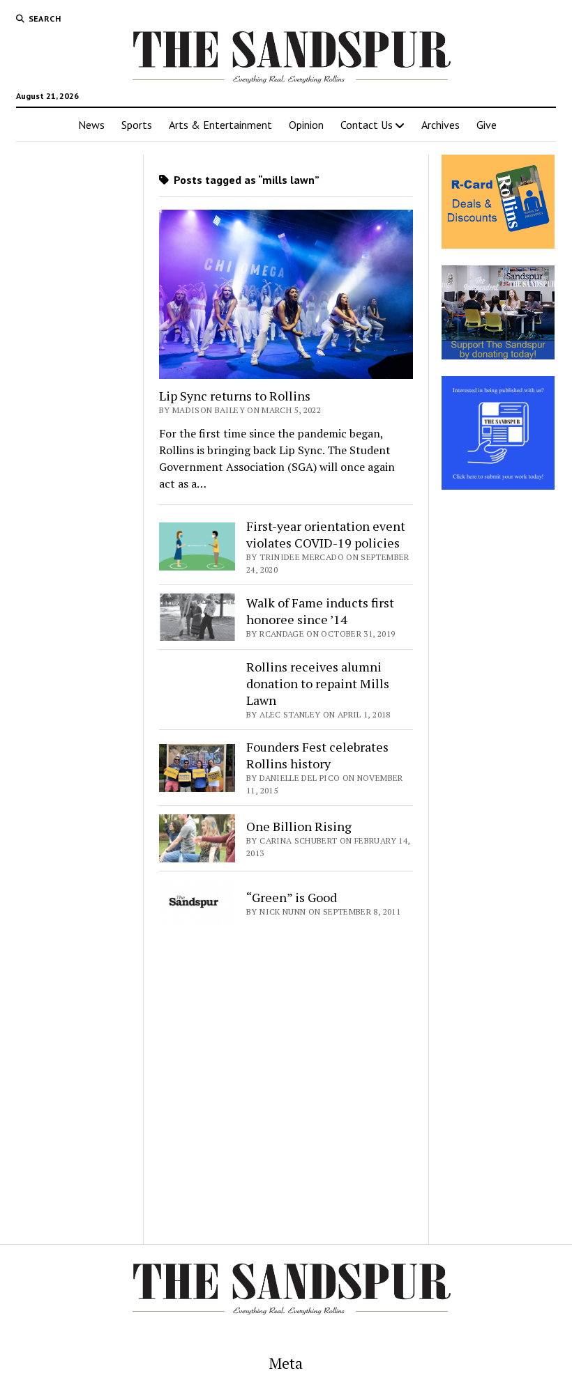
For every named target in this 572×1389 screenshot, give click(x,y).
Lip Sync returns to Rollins (234, 395)
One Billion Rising (299, 826)
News (91, 125)
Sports (136, 125)
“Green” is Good (291, 897)
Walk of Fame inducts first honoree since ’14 (320, 611)
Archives (440, 125)
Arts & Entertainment (220, 125)
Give (486, 125)
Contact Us (366, 125)
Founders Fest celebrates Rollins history (317, 755)
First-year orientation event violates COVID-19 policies (325, 534)
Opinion (306, 125)
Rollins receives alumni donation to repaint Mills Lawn (317, 683)
